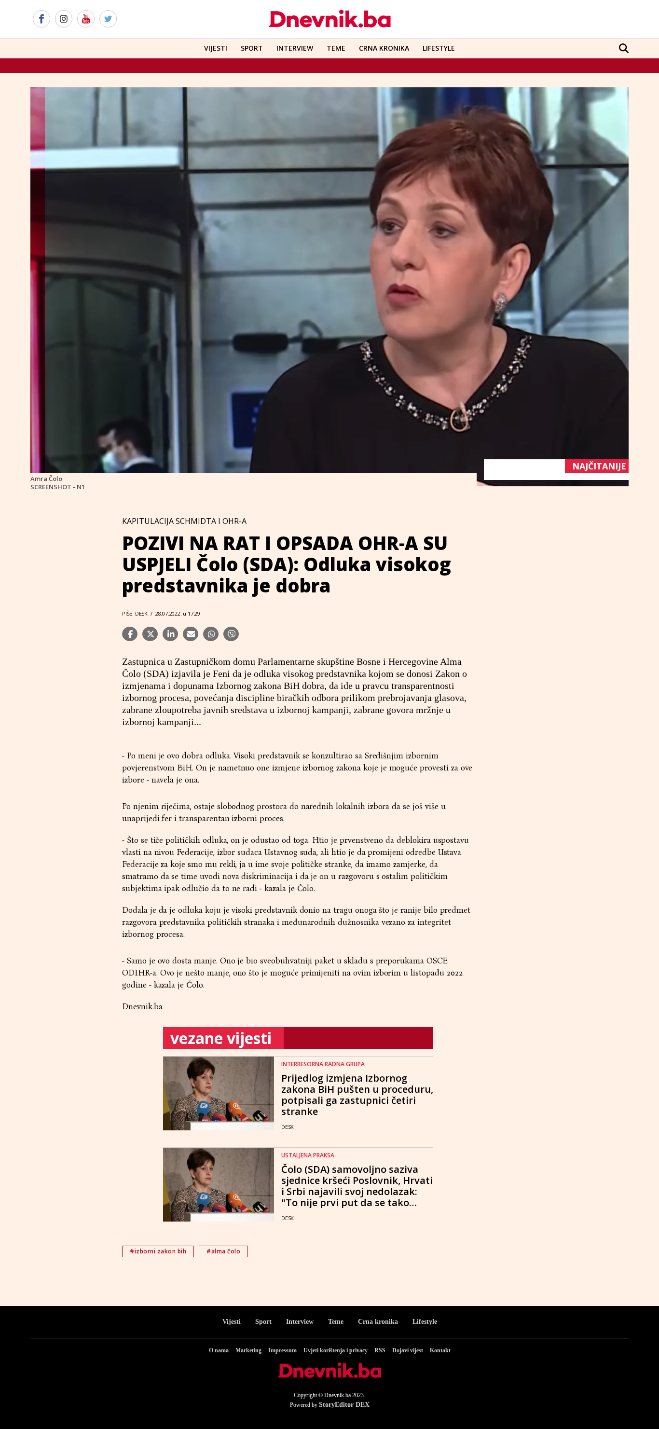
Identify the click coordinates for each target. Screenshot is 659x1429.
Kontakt (440, 1350)
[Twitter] (108, 19)
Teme (336, 48)
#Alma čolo (223, 1251)
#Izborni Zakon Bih (158, 1251)
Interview (294, 48)
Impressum (282, 1350)
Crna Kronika (384, 48)
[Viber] (231, 634)
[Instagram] (63, 19)
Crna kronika (378, 1321)
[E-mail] (190, 634)
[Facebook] (41, 19)
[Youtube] (86, 19)
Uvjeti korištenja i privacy (335, 1350)
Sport (252, 48)
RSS (379, 1350)
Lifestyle (439, 48)
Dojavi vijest (407, 1350)
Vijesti (215, 48)
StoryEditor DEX (344, 1404)
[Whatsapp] (211, 634)
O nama (219, 1350)
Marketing (248, 1350)
